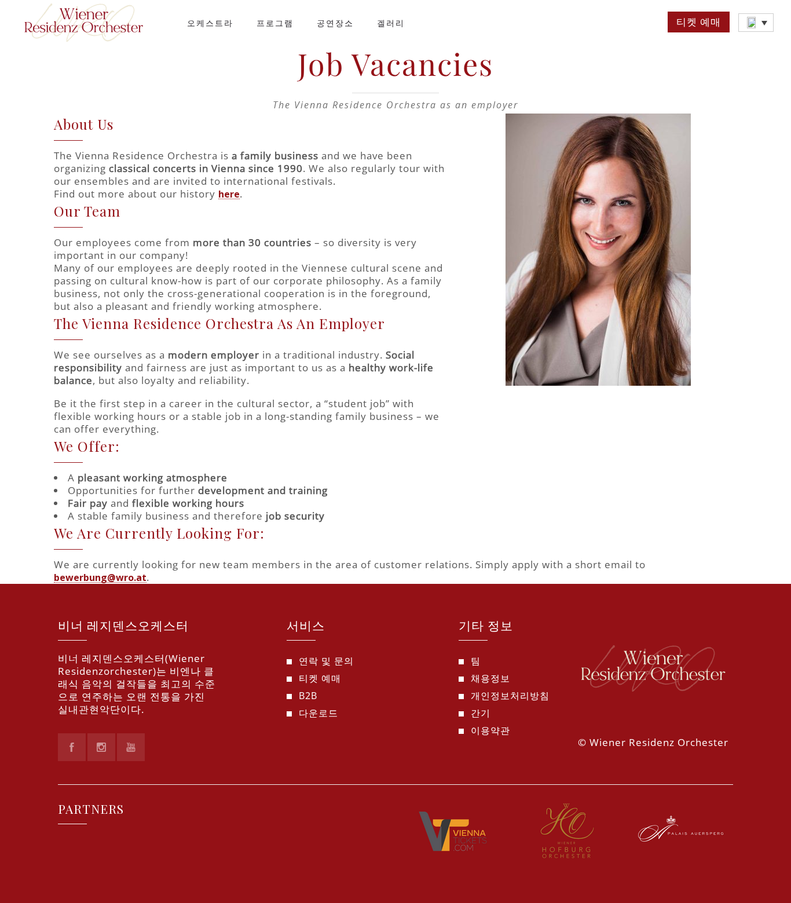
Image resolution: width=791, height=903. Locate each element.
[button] (756, 22)
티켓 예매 (698, 21)
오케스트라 (210, 22)
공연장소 (335, 22)
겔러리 (391, 22)
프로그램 (275, 22)
